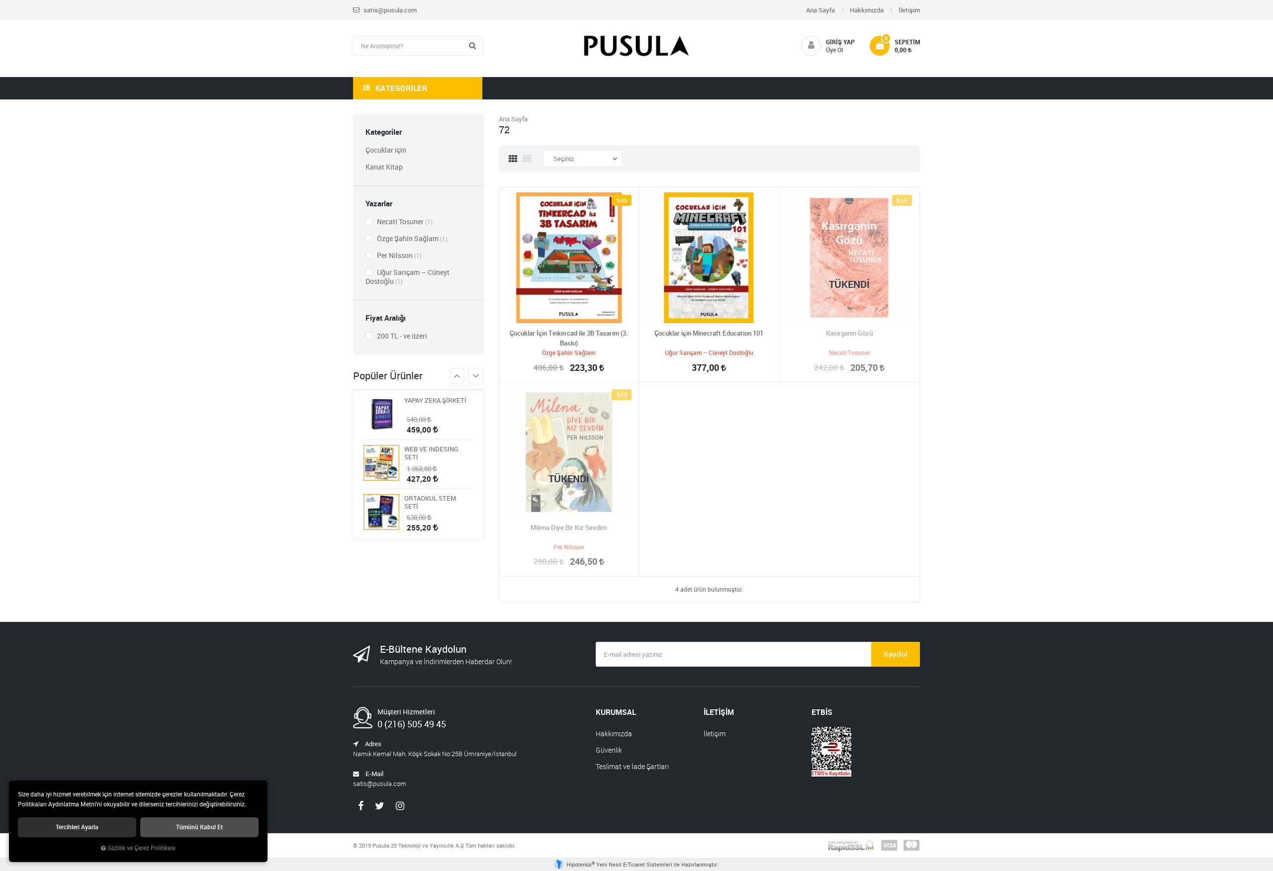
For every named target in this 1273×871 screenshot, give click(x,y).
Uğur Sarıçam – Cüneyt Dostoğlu (407, 276)
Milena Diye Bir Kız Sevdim (569, 527)
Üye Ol (834, 50)
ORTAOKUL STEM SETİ (430, 502)
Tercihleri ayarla (77, 827)
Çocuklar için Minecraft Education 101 (708, 333)
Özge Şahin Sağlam (411, 238)
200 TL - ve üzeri (401, 336)
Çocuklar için (385, 150)
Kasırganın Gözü (849, 333)
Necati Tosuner (404, 221)
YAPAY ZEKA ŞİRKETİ (435, 400)
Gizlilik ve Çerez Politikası (142, 848)
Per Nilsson (398, 255)
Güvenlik (609, 750)
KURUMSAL (616, 712)
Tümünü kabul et (199, 827)
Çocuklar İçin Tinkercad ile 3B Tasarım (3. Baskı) (569, 338)
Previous (475, 375)
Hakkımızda (867, 9)
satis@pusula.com (389, 9)
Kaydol (896, 654)
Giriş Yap (840, 42)
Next (457, 375)
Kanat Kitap (384, 167)
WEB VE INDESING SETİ (431, 453)
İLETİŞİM (719, 712)
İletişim (909, 9)
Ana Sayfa (820, 9)
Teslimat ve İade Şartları (632, 766)
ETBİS (822, 712)
